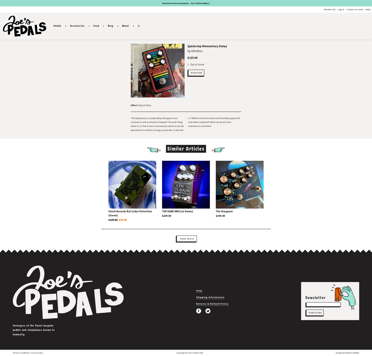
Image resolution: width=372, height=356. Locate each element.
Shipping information (210, 297)
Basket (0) (330, 9)
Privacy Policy (37, 352)
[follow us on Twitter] (207, 310)
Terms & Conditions (21, 352)
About (125, 25)
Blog (110, 25)
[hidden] (68, 292)
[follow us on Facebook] (198, 310)
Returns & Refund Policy (212, 303)
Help (368, 9)
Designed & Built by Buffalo (347, 352)
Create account (355, 9)
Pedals (57, 25)
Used (96, 25)
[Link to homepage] (24, 26)
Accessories (77, 25)
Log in (341, 9)
